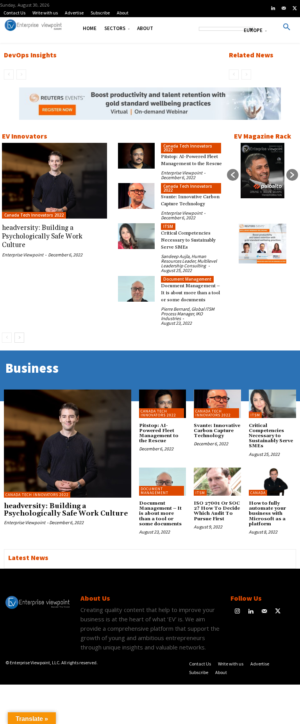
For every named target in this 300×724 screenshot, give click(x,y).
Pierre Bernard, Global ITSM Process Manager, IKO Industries (187, 313)
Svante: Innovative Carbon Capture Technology (217, 431)
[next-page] (19, 338)
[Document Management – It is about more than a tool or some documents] (136, 289)
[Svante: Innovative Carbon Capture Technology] (136, 196)
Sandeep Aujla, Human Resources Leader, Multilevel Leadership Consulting (189, 261)
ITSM (168, 226)
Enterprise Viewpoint (22, 255)
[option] (150, 107)
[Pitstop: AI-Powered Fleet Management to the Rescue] (136, 156)
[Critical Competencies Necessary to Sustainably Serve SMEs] (136, 236)
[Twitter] (294, 8)
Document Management (187, 279)
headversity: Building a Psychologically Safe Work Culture (42, 236)
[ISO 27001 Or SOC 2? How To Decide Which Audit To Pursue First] (217, 482)
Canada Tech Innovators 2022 (34, 215)
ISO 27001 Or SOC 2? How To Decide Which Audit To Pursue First (217, 511)
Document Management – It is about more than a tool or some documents (190, 293)
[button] (286, 27)
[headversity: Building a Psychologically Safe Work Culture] (54, 181)
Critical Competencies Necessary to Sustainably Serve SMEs (188, 240)
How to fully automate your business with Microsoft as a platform (267, 513)
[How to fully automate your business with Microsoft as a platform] (272, 482)
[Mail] (284, 8)
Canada (258, 492)
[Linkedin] (273, 8)
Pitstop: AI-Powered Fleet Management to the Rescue (159, 433)
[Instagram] (237, 612)
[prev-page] (9, 74)
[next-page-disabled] (21, 74)
